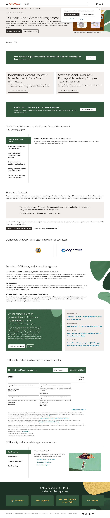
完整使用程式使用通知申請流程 (31, 513)
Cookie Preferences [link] (44, 513)
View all (30, 346)
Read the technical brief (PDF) (18, 91)
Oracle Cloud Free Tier (30, 31)
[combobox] (55, 4)
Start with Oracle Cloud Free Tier (46, 459)
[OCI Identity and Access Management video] (88, 22)
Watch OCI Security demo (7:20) (67, 500)
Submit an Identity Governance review (45, 228)
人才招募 (57, 513)
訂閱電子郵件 (63, 513)
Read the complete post (17, 346)
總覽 (7, 8)
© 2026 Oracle (9, 513)
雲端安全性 (21, 12)
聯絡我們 (75, 513)
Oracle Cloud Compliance (44, 462)
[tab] (9, 42)
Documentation (37, 8)
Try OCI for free (17, 500)
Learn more (91, 58)
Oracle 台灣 (8, 12)
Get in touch (92, 500)
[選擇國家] (97, 4)
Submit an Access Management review (19, 228)
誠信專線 (70, 513)
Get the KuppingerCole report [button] (68, 91)
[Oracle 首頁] (15, 4)
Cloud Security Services (17, 8)
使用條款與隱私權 (19, 513)
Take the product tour (13, 31)
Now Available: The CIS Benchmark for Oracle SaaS (84, 326)
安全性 (14, 12)
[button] (7, 4)
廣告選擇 (51, 513)
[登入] (100, 4)
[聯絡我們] (103, 4)
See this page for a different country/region (74, 19)
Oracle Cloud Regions (43, 465)
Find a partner (42, 500)
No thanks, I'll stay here (88, 14)
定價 (29, 8)
